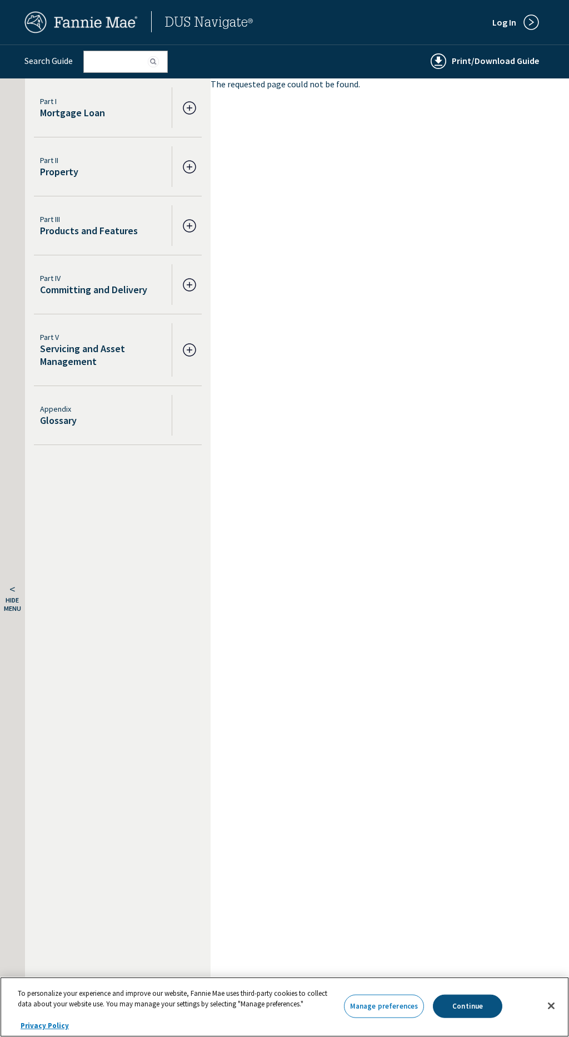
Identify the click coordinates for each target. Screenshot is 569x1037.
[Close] (551, 1006)
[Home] (81, 30)
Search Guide (48, 60)
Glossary (58, 420)
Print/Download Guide (495, 60)
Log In (504, 22)
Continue (467, 1006)
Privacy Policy (45, 1025)
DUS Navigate (209, 24)
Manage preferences (384, 1006)
